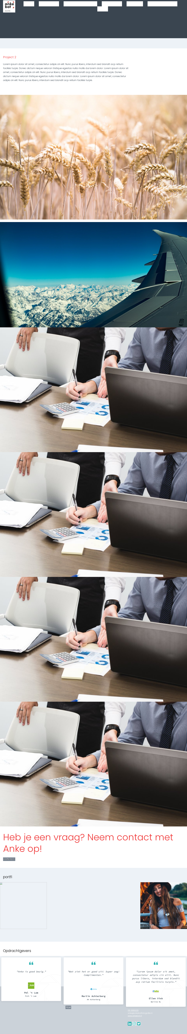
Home (29, 4)
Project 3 (117, 906)
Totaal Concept (162, 4)
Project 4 (164, 906)
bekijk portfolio (23, 911)
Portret (134, 4)
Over (102, 9)
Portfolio (48, 4)
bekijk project (70, 911)
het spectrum (23, 906)
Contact (9, 859)
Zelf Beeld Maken (80, 4)
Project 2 (70, 906)
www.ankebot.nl (135, 1016)
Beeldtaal (111, 4)
